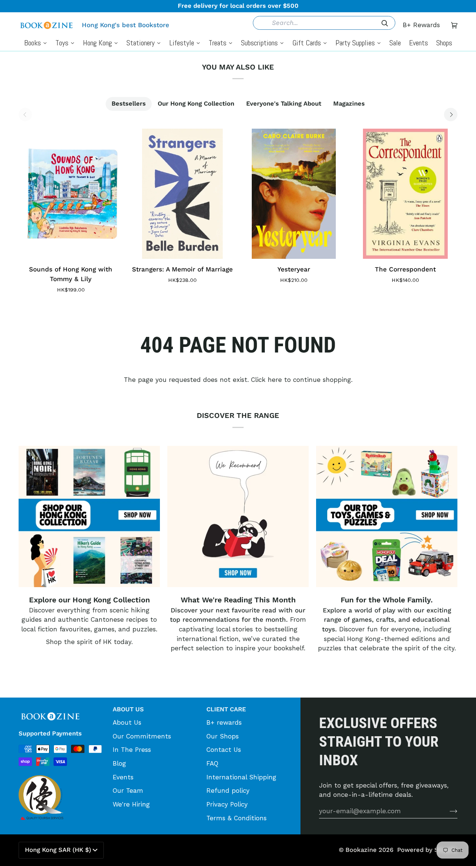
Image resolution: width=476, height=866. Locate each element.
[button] (62, 707)
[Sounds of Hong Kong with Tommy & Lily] (71, 194)
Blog (119, 763)
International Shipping (241, 777)
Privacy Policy (227, 804)
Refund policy (228, 790)
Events (123, 777)
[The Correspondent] (405, 194)
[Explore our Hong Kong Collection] (89, 516)
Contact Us (223, 749)
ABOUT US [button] (128, 709)
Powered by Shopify (427, 849)
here (275, 379)
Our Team (128, 790)
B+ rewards (224, 722)
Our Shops (222, 736)
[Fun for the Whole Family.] (386, 516)
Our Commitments (142, 736)
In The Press (132, 749)
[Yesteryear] (294, 194)
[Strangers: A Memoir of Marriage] (182, 194)
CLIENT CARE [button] (226, 709)
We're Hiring (131, 804)
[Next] (450, 114)
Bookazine (361, 849)
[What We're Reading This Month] (238, 516)
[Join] (447, 811)
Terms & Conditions (236, 818)
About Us (127, 722)
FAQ (212, 763)
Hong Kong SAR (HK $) (58, 849)
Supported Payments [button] (50, 733)
